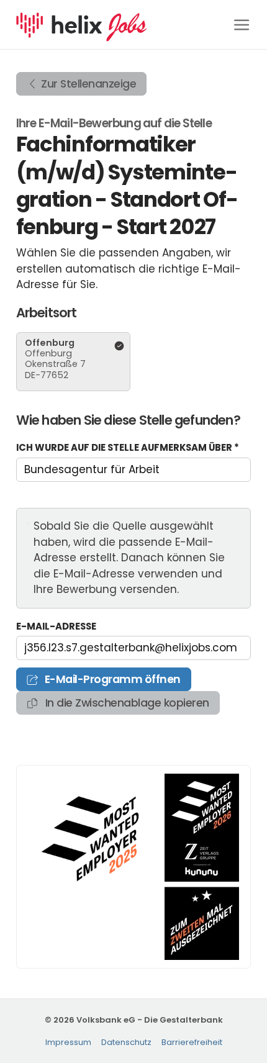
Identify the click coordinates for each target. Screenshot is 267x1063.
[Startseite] (81, 23)
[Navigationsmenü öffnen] (242, 25)
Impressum (68, 1042)
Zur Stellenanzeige (88, 83)
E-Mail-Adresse (56, 626)
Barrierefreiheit (191, 1042)
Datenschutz (126, 1042)
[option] (73, 361)
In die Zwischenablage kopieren (125, 702)
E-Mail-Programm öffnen (111, 679)
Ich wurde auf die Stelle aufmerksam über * (127, 447)
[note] (133, 558)
